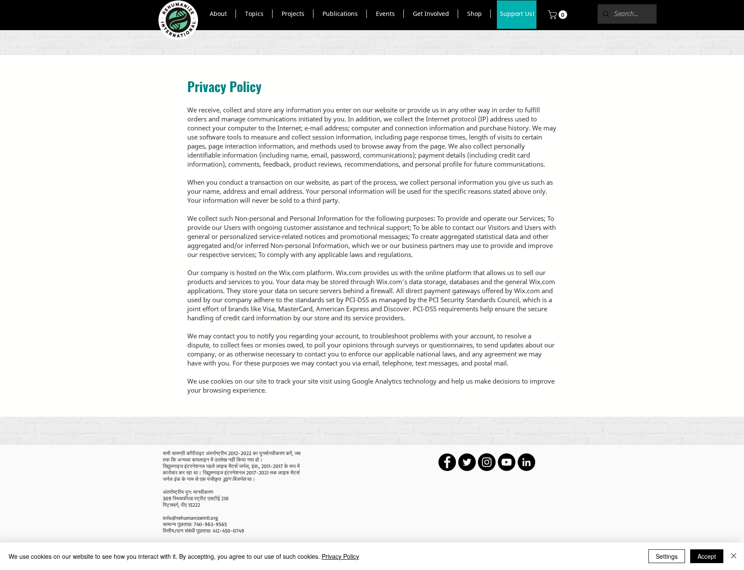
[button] (218, 13)
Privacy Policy (340, 556)
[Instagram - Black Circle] (487, 462)
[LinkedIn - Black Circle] (526, 462)
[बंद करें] (733, 556)
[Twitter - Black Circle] (467, 462)
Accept (707, 556)
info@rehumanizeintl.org (190, 517)
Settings (667, 556)
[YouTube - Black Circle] (506, 462)
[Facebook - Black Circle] (447, 462)
